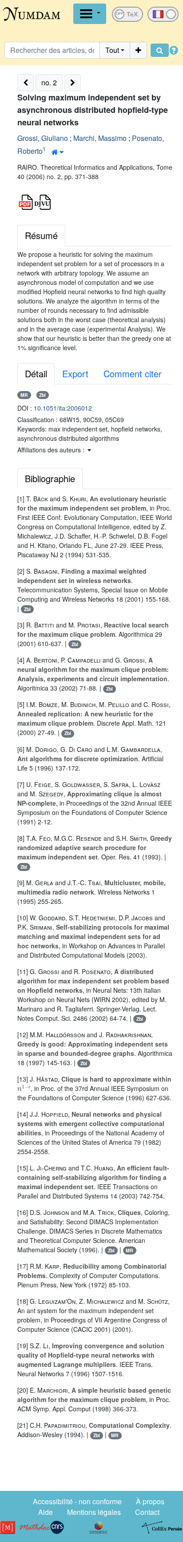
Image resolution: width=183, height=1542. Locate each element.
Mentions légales (94, 1512)
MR (24, 394)
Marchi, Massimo (100, 138)
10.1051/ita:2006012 (63, 407)
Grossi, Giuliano (42, 138)
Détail (36, 373)
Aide (45, 1512)
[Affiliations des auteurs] (57, 152)
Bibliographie (50, 478)
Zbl (42, 394)
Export (75, 373)
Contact (147, 1512)
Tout (112, 50)
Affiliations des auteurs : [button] (51, 449)
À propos (150, 1501)
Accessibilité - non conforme (77, 1501)
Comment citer (132, 373)
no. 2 (49, 82)
